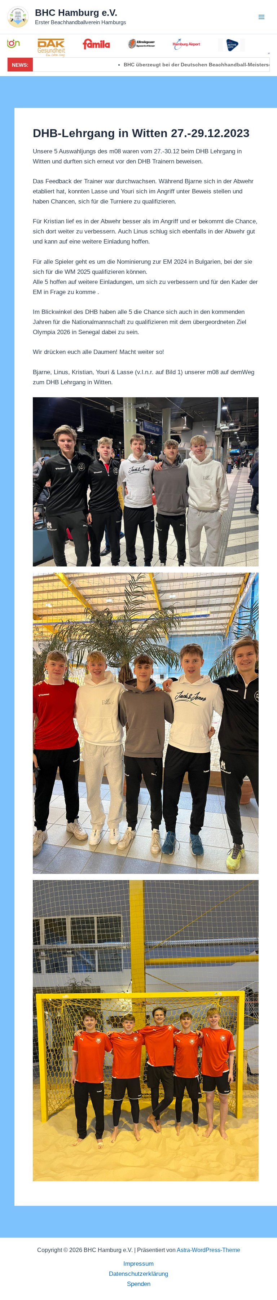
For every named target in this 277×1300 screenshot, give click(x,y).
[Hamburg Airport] (162, 44)
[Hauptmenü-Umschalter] (262, 17)
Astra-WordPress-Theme (208, 1250)
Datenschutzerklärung (138, 1273)
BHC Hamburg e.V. (76, 12)
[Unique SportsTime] (117, 44)
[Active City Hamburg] (207, 45)
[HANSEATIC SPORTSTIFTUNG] (252, 47)
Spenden (138, 1284)
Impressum (138, 1263)
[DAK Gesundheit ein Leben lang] (26, 48)
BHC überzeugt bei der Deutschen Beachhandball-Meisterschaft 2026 (170, 64)
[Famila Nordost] (71, 44)
